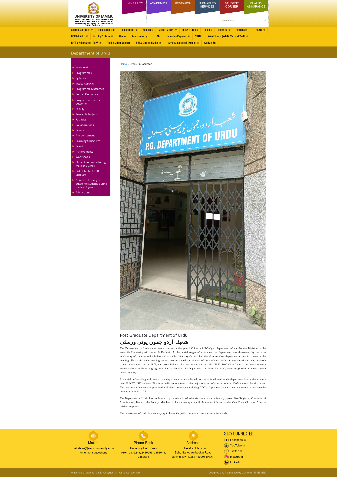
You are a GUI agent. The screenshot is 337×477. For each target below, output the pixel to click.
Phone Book (143, 442)
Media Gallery (164, 30)
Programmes (84, 73)
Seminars (148, 29)
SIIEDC (198, 36)
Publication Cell (106, 29)
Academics (158, 3)
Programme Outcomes (90, 88)
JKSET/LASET (78, 36)
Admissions (136, 37)
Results (80, 146)
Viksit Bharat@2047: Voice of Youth (226, 36)
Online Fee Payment (176, 36)
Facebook (236, 440)
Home (123, 64)
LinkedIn (235, 462)
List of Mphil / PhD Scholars (87, 172)
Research (183, 3)
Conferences (126, 30)
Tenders (207, 29)
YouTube (235, 445)
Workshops (83, 157)
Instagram (236, 457)
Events (80, 130)
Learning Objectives (88, 141)
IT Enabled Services (207, 4)
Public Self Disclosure (118, 42)
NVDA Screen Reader (147, 42)
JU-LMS (156, 36)
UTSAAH (256, 30)
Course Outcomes (87, 94)
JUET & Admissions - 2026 (84, 42)
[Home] (94, 10)
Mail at (93, 442)
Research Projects (87, 114)
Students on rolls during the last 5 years (91, 163)
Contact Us (210, 42)
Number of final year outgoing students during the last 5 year (91, 183)
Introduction (83, 67)
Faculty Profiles (101, 36)
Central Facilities (78, 30)
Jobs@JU (221, 30)
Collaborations (85, 125)
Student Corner (232, 4)
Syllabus (81, 78)
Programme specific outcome (88, 101)
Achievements (84, 151)
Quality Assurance (256, 4)
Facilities (81, 119)
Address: (193, 442)
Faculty (80, 108)
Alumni (122, 36)
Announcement (85, 135)
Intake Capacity (85, 83)
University (134, 3)
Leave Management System (181, 42)
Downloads (241, 29)
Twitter (234, 451)
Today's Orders (190, 29)
